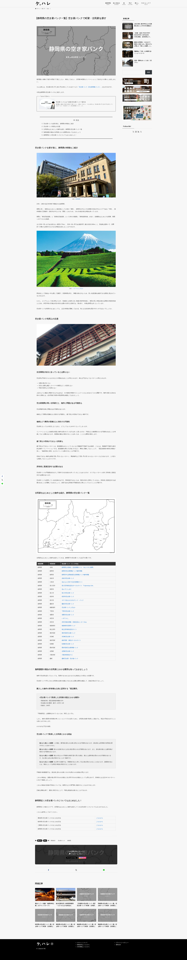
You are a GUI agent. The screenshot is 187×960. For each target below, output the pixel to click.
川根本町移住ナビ (67, 655)
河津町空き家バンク (68, 636)
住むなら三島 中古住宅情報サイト (72, 582)
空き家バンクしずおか (68, 607)
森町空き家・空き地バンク (70, 658)
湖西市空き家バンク (68, 614)
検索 (148, 72)
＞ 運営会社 (117, 944)
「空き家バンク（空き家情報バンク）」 (90, 87)
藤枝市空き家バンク (68, 604)
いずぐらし (65, 618)
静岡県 (69, 840)
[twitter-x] (133, 132)
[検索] (141, 132)
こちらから (99, 818)
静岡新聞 (78, 199)
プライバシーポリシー (122, 942)
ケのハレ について (82, 942)
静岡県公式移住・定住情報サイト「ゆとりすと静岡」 (78, 567)
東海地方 (53, 840)
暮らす (39, 840)
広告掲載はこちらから (83, 946)
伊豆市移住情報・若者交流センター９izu (74, 622)
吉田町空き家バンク (68, 651)
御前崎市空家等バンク (68, 625)
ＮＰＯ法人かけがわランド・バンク (73, 600)
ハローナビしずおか (78, 288)
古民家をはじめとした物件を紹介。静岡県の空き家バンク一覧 (63, 129)
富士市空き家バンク (68, 593)
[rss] (138, 132)
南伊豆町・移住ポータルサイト (71, 640)
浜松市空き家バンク (68, 578)
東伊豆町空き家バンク (68, 633)
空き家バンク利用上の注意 (52, 126)
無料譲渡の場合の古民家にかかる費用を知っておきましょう (62, 132)
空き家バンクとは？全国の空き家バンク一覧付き (71, 102)
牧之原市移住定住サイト (69, 629)
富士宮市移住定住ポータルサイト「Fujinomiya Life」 (78, 585)
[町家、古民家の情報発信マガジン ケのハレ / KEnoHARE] (42, 3)
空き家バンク (61, 840)
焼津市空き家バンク (68, 596)
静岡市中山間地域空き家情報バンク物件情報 (75, 574)
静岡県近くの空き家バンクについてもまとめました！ (60, 135)
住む (45, 840)
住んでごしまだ (66, 589)
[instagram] (136, 132)
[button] (48, 870)
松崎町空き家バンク (68, 644)
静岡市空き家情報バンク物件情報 (72, 571)
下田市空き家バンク (68, 611)
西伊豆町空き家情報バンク (70, 647)
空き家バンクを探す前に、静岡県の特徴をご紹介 (59, 123)
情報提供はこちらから (83, 944)
